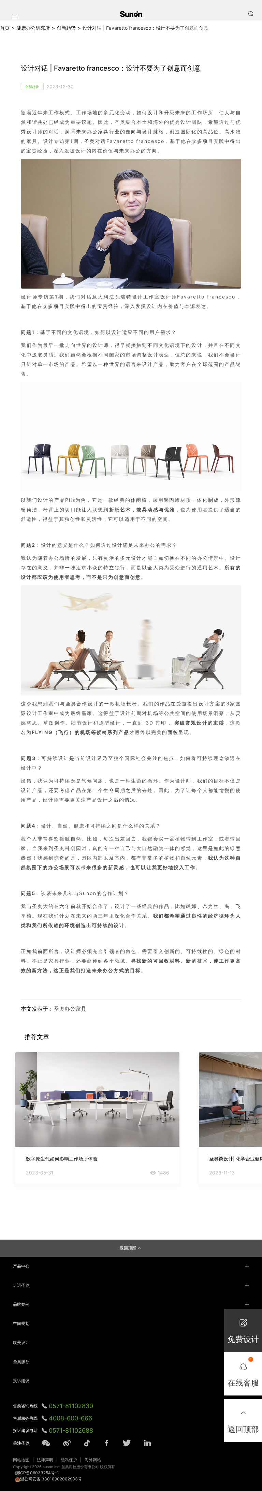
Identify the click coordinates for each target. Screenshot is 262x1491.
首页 (5, 28)
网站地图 (21, 1459)
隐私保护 (69, 1459)
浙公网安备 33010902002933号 (51, 1478)
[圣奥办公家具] (131, 14)
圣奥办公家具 (70, 1008)
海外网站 (93, 1459)
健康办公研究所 (33, 28)
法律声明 (45, 1459)
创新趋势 (66, 28)
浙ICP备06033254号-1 (37, 1472)
